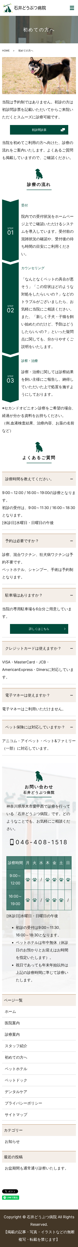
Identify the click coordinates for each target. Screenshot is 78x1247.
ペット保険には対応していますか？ (35, 727)
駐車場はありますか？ (24, 595)
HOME (6, 50)
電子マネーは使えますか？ (27, 695)
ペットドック (16, 1080)
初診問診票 (39, 129)
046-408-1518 (42, 842)
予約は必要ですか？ (22, 541)
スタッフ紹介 (16, 1046)
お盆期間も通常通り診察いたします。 (36, 1168)
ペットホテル (16, 1069)
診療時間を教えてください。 (29, 479)
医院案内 (12, 1023)
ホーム (10, 1011)
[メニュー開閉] (72, 8)
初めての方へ (16, 1057)
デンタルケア (16, 1091)
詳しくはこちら (39, 628)
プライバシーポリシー (23, 1103)
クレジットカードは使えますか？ (33, 648)
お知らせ (12, 1141)
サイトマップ (16, 1114)
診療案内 (12, 1034)
